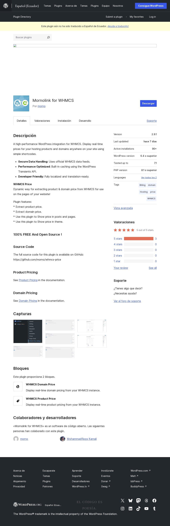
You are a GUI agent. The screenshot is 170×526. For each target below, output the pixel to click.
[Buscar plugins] (48, 37)
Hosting (144, 192)
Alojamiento (19, 481)
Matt (134, 476)
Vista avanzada (123, 208)
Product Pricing (28, 280)
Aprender (77, 470)
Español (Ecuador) (54, 505)
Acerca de (19, 470)
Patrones (48, 486)
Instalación (64, 120)
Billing (142, 185)
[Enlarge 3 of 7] (70, 324)
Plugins (46, 481)
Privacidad (19, 486)
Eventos (105, 476)
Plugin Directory (22, 16)
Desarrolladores (81, 481)
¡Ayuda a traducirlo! (118, 26)
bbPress (137, 481)
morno (41, 106)
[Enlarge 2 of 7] (38, 350)
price (152, 192)
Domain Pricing (28, 300)
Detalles (22, 120)
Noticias (17, 476)
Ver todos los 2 (149, 177)
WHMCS (151, 198)
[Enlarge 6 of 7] (102, 324)
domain (151, 185)
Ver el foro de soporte (127, 301)
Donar (106, 481)
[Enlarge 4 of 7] (70, 337)
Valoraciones (42, 120)
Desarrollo (85, 120)
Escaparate (49, 470)
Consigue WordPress (151, 5)
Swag (105, 486)
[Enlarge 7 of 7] (102, 339)
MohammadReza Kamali (82, 438)
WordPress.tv (81, 486)
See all (153, 267)
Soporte (152, 120)
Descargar (148, 103)
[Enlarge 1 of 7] (38, 324)
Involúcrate (107, 470)
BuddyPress (139, 486)
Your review (121, 267)
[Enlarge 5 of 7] (70, 351)
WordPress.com (141, 470)
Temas (46, 476)
